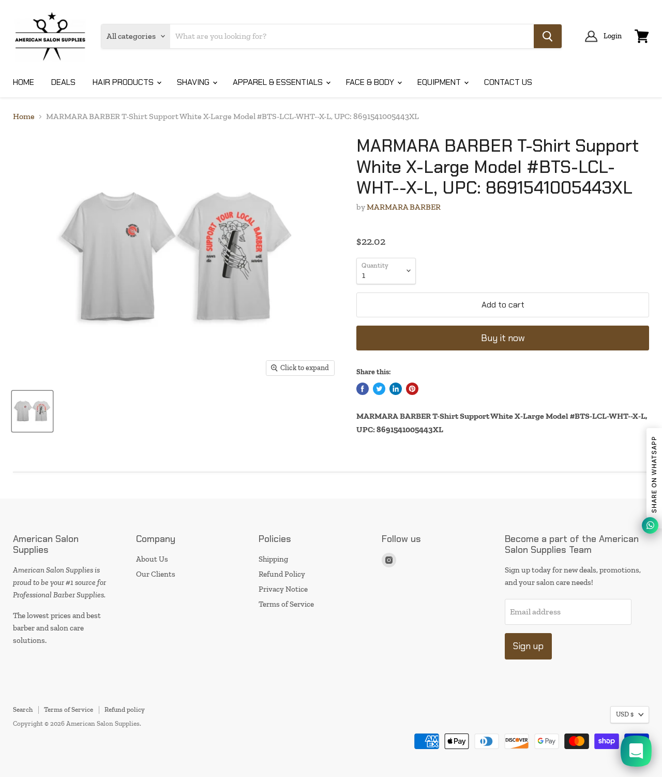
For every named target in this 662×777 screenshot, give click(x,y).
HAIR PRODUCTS (124, 82)
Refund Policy (282, 574)
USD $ (625, 714)
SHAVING (194, 82)
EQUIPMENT (440, 82)
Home (24, 116)
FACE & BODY (371, 82)
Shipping (273, 559)
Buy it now (503, 338)
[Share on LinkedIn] (395, 389)
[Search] (548, 36)
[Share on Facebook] (362, 389)
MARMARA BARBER (404, 207)
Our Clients (155, 574)
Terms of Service (286, 604)
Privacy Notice (283, 589)
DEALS (63, 82)
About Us (152, 559)
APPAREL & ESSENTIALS (279, 82)
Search (23, 709)
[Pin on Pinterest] (412, 389)
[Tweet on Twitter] (379, 389)
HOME (23, 82)
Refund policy (124, 709)
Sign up (528, 646)
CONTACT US (508, 82)
